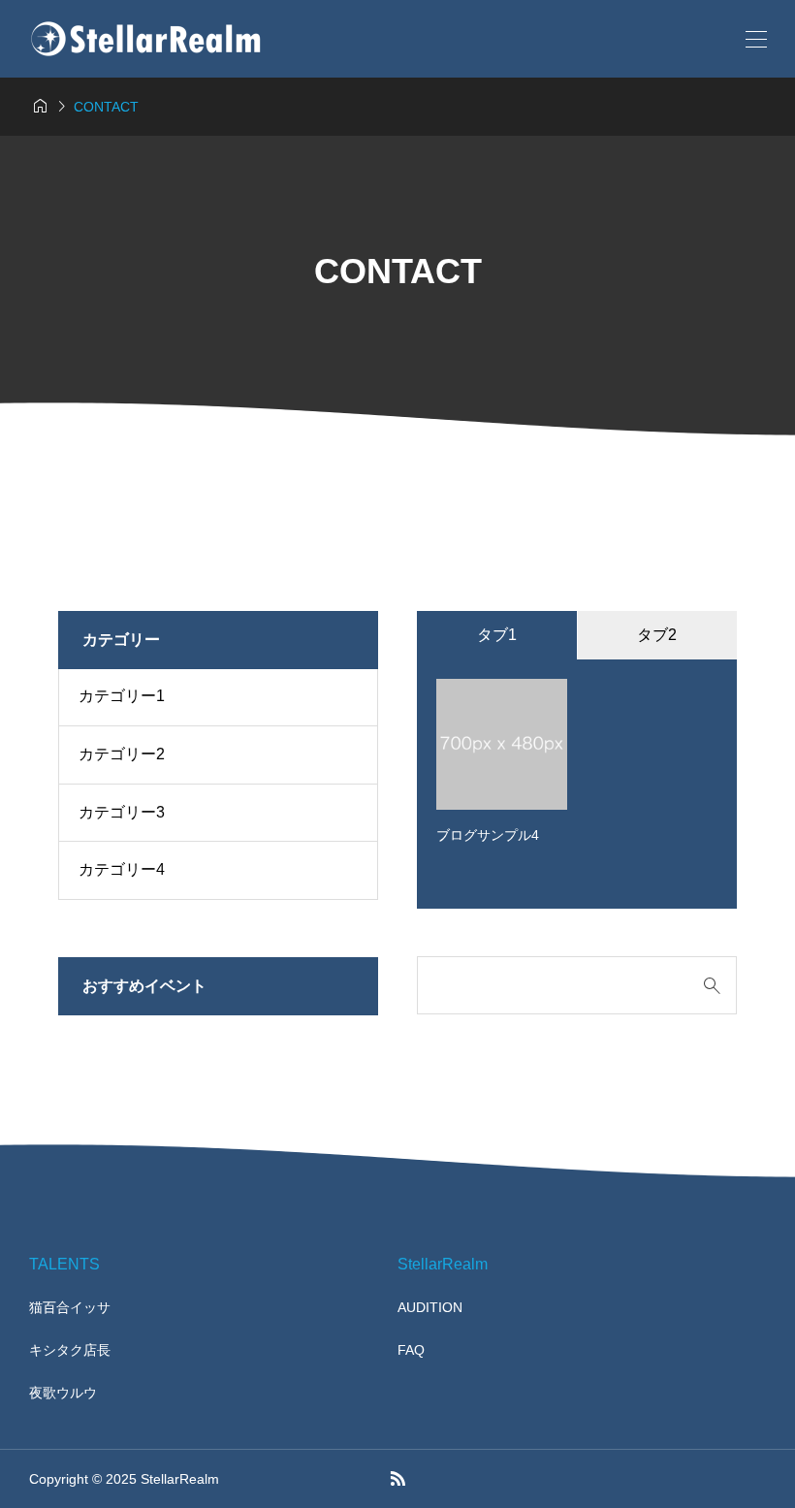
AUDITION (430, 1307)
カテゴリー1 (122, 696)
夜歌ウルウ (63, 1392)
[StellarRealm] (145, 38)
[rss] (397, 1478)
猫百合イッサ (70, 1307)
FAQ (411, 1350)
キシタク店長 (70, 1350)
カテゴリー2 (122, 754)
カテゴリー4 (122, 869)
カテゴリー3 (122, 812)
